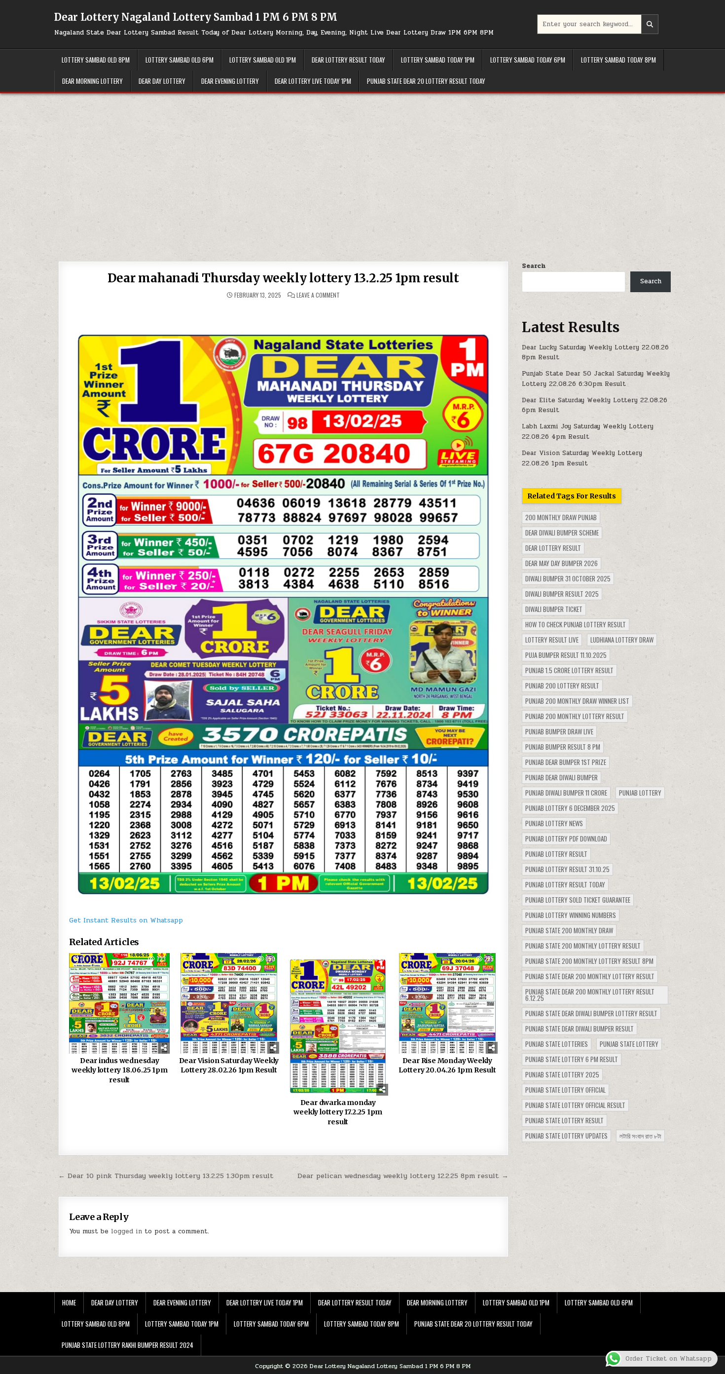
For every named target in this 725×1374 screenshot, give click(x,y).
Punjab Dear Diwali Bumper (561, 777)
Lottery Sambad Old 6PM (179, 60)
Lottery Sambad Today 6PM (527, 60)
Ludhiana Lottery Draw (621, 640)
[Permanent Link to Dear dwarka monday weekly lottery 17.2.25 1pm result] (338, 1024)
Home (69, 1302)
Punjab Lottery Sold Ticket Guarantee (577, 900)
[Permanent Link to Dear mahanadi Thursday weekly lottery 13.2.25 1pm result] (283, 606)
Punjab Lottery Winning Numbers (570, 915)
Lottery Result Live (552, 640)
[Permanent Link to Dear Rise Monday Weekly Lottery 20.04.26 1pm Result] (447, 1003)
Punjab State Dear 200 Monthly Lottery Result (589, 976)
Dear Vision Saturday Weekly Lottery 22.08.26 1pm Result (582, 458)
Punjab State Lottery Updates (566, 1136)
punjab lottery (640, 793)
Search (533, 266)
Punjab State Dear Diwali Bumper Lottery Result (591, 1013)
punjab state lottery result (564, 1120)
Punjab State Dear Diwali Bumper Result (579, 1028)
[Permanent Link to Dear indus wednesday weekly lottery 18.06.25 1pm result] (119, 1003)
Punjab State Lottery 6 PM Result (571, 1059)
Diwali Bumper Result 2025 (562, 594)
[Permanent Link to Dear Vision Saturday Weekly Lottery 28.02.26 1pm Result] (229, 1003)
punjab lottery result (556, 854)
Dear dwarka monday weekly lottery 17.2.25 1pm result (337, 1112)
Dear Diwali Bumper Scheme (562, 532)
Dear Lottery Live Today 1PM (313, 81)
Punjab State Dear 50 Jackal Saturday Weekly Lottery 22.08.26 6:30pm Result (596, 379)
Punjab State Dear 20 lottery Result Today (426, 81)
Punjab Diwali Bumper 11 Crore (566, 793)
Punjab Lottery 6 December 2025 (570, 808)
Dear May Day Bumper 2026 (561, 563)
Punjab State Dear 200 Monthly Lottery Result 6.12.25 (589, 995)
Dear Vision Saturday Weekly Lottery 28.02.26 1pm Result (229, 1065)
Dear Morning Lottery (92, 81)
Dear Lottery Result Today (348, 60)
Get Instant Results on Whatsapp (126, 920)
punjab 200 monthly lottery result (574, 716)
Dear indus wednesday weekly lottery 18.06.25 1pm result (120, 1070)
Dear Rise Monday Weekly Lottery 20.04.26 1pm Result (447, 1065)
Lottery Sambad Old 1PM (262, 60)
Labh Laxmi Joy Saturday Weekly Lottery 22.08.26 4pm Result (587, 431)
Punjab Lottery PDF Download (566, 838)
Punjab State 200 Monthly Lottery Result (583, 946)
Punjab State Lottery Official (565, 1090)
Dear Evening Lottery (230, 81)
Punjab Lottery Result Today (565, 884)
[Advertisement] (362, 167)
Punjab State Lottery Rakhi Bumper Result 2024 (127, 1345)
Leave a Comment (318, 295)
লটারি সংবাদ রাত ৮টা (640, 1136)
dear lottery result (553, 548)
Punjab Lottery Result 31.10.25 (567, 869)
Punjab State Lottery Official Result (575, 1105)
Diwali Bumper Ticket (553, 609)
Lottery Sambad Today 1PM (437, 60)
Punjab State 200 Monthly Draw (569, 930)
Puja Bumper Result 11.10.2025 (566, 655)
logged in (126, 1231)
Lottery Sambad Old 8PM (96, 60)
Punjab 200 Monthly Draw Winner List (577, 701)
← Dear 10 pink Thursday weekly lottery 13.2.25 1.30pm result (166, 1175)
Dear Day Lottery (162, 81)
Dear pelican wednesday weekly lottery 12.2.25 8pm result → (402, 1175)
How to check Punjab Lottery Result (575, 624)
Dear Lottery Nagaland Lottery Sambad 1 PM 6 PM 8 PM (195, 17)
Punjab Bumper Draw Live (559, 731)
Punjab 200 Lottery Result (562, 685)
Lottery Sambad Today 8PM (618, 60)
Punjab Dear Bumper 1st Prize (565, 762)
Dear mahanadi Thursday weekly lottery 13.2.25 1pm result (283, 278)
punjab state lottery (629, 1044)
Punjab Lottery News (554, 823)
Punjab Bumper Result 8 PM (562, 747)
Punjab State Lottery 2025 (562, 1074)
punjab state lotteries (556, 1044)
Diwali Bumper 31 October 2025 (568, 578)
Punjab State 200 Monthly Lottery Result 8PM (589, 961)
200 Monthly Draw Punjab (561, 517)
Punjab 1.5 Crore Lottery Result (569, 670)
